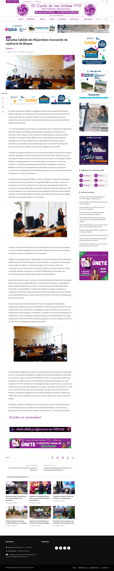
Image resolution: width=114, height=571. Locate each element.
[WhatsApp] (68, 548)
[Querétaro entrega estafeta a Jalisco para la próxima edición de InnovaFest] (40, 487)
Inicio (21, 19)
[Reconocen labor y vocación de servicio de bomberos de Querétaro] (17, 487)
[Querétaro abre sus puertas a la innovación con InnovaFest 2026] (64, 512)
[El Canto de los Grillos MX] (56, 10)
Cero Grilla (88, 19)
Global (52, 19)
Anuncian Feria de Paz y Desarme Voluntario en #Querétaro (23, 469)
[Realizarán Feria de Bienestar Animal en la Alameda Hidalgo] (40, 512)
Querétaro (31, 19)
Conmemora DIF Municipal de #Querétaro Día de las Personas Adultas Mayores (57, 469)
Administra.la (82, 568)
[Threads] (2, 111)
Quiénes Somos (27, 1)
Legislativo (74, 19)
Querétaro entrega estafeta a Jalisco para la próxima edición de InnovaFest (39, 498)
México (43, 19)
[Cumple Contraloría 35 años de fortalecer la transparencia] (64, 487)
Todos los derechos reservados (25, 567)
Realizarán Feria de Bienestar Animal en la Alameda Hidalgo (39, 522)
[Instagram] (64, 548)
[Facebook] (2, 98)
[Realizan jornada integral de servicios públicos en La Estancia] (17, 512)
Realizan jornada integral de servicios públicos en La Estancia (16, 522)
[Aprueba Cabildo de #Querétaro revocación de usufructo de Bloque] (40, 72)
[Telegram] (2, 107)
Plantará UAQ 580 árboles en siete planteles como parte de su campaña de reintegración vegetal (92, 219)
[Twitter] (2, 102)
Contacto (38, 1)
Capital (8, 37)
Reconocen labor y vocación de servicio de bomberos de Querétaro (16, 498)
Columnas (62, 19)
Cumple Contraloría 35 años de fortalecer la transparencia (63, 497)
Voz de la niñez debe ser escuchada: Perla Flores (93, 235)
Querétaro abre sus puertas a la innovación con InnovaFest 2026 (63, 522)
